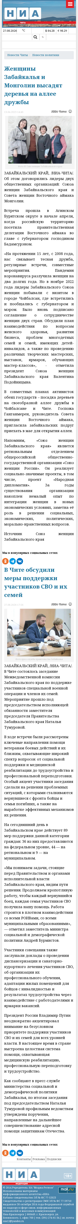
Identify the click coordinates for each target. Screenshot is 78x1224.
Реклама (39, 1159)
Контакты (24, 1159)
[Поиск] (35, 37)
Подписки (54, 1159)
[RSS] (42, 37)
